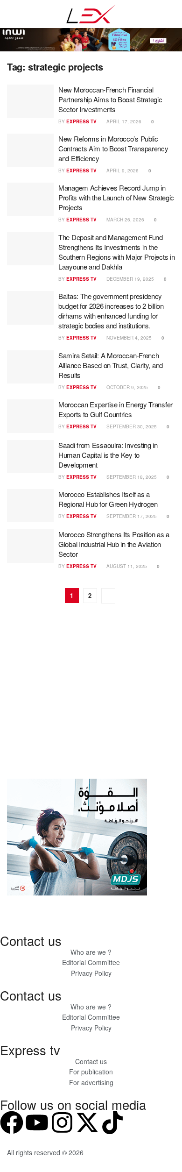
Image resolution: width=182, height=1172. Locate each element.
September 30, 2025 (131, 426)
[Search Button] (171, 14)
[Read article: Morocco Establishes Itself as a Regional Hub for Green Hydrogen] (30, 506)
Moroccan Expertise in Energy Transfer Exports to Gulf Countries (115, 409)
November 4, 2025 (128, 337)
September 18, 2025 (131, 477)
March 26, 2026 (124, 219)
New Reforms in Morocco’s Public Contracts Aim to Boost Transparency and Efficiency (113, 148)
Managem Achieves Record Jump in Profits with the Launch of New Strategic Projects (116, 197)
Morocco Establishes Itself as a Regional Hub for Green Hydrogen (108, 499)
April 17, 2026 (123, 121)
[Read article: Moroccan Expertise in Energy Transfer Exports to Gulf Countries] (30, 416)
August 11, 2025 (126, 566)
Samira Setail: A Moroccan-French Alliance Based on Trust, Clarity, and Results (110, 365)
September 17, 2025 (131, 516)
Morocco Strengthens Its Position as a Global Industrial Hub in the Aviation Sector (113, 544)
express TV (81, 121)
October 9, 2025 (126, 387)
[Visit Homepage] (91, 14)
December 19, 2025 (129, 279)
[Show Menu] (11, 14)
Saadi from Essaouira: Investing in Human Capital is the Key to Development (108, 454)
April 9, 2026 (122, 170)
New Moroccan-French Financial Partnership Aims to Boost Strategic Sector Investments (110, 99)
